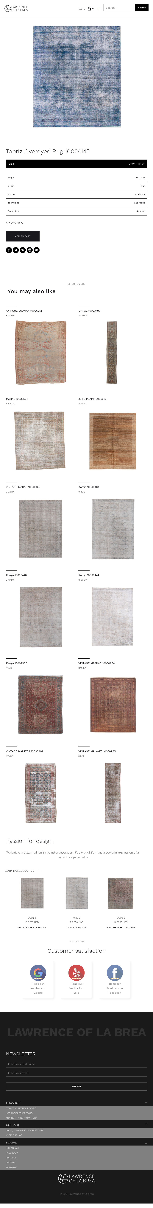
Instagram (12, 1148)
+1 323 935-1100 (14, 1135)
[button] (90, 8)
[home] (16, 8)
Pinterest (12, 1157)
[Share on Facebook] (9, 250)
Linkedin (11, 1162)
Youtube (11, 1167)
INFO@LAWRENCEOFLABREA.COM (24, 1130)
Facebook (12, 1153)
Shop (82, 9)
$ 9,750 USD (32, 922)
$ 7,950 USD (76, 922)
